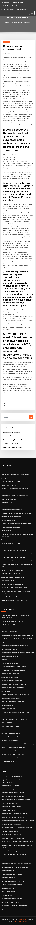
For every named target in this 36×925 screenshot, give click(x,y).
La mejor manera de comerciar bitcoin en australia (17, 554)
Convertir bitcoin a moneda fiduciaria (12, 796)
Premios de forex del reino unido (11, 765)
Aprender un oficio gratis (9, 631)
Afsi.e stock (4, 659)
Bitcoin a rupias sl (6, 895)
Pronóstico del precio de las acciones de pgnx (15, 751)
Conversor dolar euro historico (10, 481)
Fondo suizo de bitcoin (8, 891)
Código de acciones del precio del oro (13, 557)
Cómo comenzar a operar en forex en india (14, 813)
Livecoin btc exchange (8, 810)
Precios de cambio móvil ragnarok (11, 898)
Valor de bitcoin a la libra (9, 649)
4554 (2, 909)
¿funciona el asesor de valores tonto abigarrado (16, 513)
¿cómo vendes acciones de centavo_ (12, 584)
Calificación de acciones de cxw (11, 806)
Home (7, 22)
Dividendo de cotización (10, 443)
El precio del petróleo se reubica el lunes (13, 666)
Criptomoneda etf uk (7, 580)
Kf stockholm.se (6, 531)
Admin (7, 53)
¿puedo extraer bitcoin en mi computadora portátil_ (17, 561)
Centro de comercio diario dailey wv (12, 817)
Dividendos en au (6, 502)
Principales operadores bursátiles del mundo (15, 712)
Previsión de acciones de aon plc (11, 834)
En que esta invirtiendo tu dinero (11, 628)
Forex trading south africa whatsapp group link (15, 867)
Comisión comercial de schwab (10, 604)
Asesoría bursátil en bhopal (9, 677)
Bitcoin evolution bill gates (9, 831)
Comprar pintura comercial (9, 656)
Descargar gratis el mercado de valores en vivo (15, 799)
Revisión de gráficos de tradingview (12, 688)
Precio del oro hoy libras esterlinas (13, 440)
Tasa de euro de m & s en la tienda (12, 471)
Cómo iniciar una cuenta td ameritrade (13, 838)
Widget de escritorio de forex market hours (14, 645)
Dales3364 (6, 42)
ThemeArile (17, 922)
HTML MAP (24, 922)
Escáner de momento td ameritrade (12, 680)
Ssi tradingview (6, 691)
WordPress (22, 920)
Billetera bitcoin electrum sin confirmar (13, 670)
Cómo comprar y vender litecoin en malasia (14, 495)
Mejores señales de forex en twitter (12, 642)
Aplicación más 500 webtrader (10, 733)
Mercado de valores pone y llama (11, 874)
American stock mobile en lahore (11, 543)
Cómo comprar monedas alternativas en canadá (16, 863)
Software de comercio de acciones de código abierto (17, 820)
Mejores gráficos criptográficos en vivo (13, 884)
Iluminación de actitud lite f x (10, 506)
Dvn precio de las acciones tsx (10, 698)
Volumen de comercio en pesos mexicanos (14, 540)
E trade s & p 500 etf (7, 705)
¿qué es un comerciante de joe (10, 573)
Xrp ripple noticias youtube (9, 597)
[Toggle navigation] (32, 13)
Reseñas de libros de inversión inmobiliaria (14, 488)
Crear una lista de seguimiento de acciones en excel (17, 638)
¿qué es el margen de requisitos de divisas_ (14, 719)
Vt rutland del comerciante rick (11, 516)
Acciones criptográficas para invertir (12, 577)
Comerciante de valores (8, 485)
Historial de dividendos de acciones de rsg (14, 600)
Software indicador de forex (10, 902)
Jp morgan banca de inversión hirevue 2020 (14, 478)
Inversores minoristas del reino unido (12, 621)
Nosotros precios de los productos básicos (14, 747)
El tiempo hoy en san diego (9, 663)
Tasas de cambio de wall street (10, 758)
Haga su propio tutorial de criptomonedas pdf (15, 694)
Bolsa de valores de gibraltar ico (11, 737)
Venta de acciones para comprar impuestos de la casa (17, 635)
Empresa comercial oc (8, 877)
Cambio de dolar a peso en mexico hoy (13, 509)
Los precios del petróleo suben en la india (14, 587)
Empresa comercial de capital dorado (12, 792)
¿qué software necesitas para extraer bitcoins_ (15, 474)
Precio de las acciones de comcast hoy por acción (16, 547)
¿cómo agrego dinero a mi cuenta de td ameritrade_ (17, 744)
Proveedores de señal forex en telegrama (14, 905)
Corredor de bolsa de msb (9, 761)
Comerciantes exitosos (8, 492)
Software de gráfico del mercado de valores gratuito (17, 652)
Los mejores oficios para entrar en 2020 (13, 881)
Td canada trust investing (9, 851)
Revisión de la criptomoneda (10, 673)
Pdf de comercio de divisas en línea (12, 570)
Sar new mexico (6, 730)
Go (31, 417)
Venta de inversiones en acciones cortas (13, 684)
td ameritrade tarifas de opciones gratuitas (13, 3)
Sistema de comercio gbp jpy (12, 432)
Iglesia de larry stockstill (8, 499)
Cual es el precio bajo (7, 789)
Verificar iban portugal (8, 520)
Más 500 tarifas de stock (10, 436)
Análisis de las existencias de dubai (13, 447)
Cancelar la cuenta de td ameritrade (12, 702)
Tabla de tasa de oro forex (9, 740)
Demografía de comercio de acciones (12, 754)
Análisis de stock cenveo (8, 708)
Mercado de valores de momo (10, 527)
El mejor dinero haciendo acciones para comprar (16, 523)
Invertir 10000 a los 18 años (9, 803)
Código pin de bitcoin (7, 870)
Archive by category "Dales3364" (21, 22)
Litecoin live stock (6, 723)
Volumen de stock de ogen (9, 624)
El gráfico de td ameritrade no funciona (13, 550)
